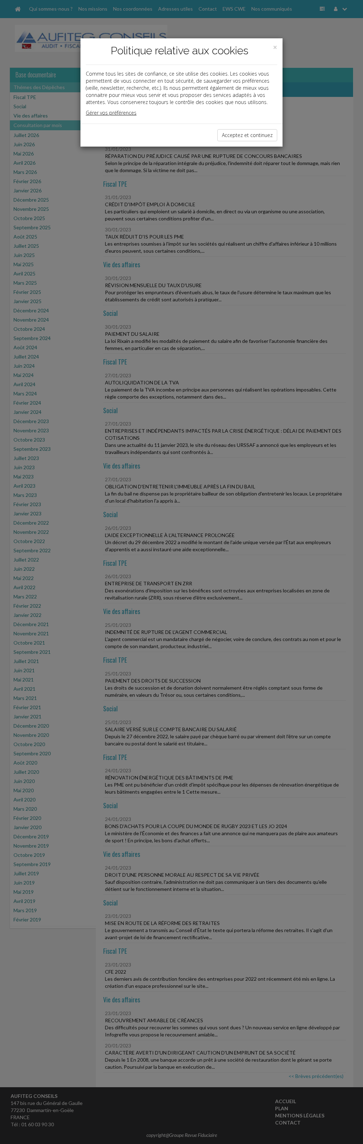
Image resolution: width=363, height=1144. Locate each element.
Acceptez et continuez (247, 135)
